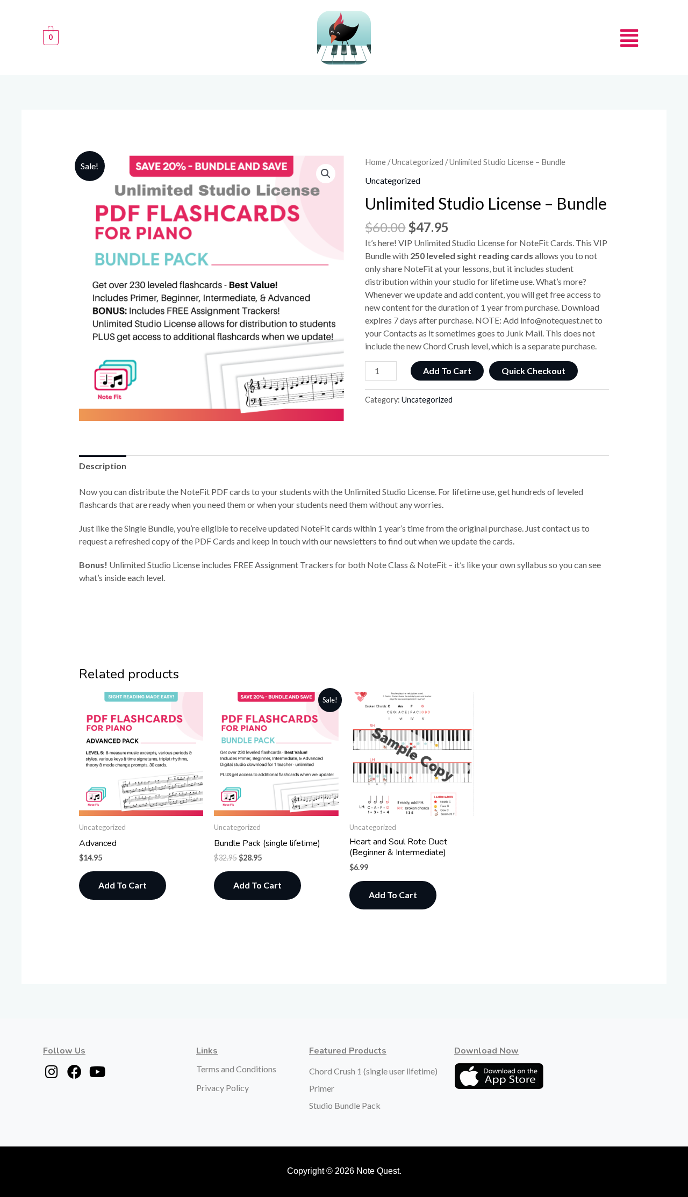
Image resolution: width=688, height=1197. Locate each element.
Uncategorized (417, 162)
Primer (321, 1088)
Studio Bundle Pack (345, 1105)
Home (375, 162)
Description (102, 466)
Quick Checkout (533, 370)
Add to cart (447, 370)
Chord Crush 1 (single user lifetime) (373, 1071)
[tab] (102, 466)
